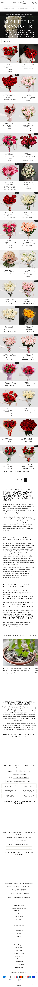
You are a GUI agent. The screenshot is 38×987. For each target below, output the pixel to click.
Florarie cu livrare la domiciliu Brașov (19, 848)
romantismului (27, 506)
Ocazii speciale (19, 956)
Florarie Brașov (19, 967)
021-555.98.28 (21, 774)
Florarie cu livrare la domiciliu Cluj (19, 897)
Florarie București (19, 964)
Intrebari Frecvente (19, 925)
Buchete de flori (19, 947)
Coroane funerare (19, 961)
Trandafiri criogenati (19, 953)
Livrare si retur (19, 930)
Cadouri (19, 959)
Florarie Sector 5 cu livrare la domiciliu (28, 791)
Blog (19, 939)
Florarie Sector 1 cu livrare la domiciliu (10, 785)
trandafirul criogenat (22, 560)
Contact (19, 936)
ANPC (19, 913)
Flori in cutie (19, 950)
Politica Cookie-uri (19, 911)
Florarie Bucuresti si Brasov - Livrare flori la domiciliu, (18, 984)
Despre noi (19, 933)
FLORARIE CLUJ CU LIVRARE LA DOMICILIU (19, 853)
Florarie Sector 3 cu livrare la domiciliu (10, 796)
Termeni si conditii (19, 905)
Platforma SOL (19, 916)
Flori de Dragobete (19, 945)
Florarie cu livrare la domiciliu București (19, 781)
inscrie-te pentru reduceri (19, 972)
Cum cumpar (19, 928)
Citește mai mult (10, 673)
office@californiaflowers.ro (21, 777)
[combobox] (19, 9)
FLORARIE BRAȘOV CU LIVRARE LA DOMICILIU (19, 802)
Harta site (19, 919)
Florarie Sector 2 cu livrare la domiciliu (10, 791)
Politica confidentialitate (19, 908)
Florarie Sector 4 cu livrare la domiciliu (28, 785)
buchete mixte (27, 553)
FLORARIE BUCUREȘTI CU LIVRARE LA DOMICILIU (19, 736)
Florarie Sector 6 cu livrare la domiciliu (28, 796)
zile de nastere (24, 573)
